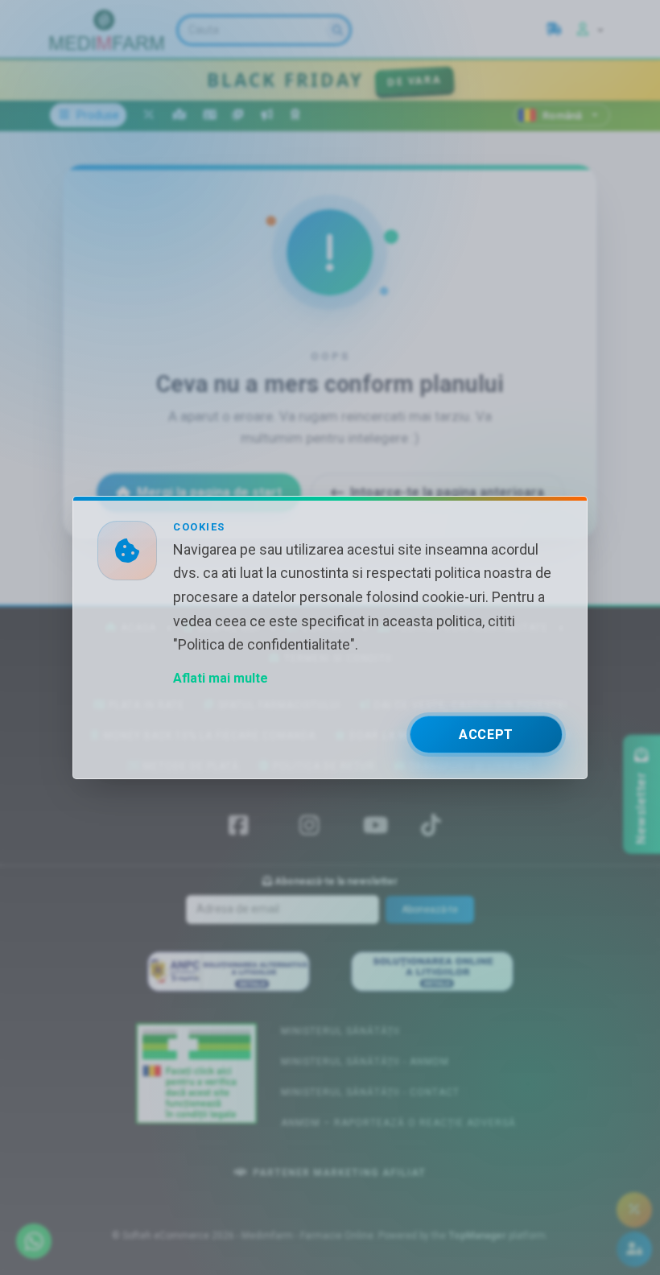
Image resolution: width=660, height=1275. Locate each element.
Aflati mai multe (220, 678)
